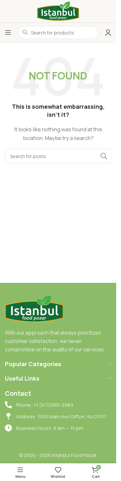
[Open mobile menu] (8, 32)
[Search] (103, 156)
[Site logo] (58, 10)
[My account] (108, 32)
